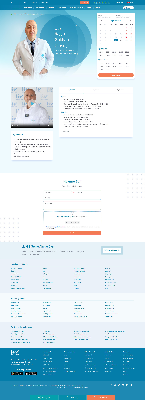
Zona (44, 277)
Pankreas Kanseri (16, 308)
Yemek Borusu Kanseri (111, 314)
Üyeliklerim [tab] (120, 90)
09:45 (108, 55)
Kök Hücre (45, 285)
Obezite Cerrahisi (110, 285)
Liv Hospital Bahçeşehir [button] (104, 17)
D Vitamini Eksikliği (16, 268)
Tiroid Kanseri (46, 305)
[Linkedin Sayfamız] (128, 383)
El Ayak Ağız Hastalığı (111, 282)
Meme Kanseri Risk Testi (81, 339)
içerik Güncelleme (128, 358)
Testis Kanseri (109, 317)
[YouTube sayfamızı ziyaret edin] (103, 3)
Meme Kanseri (15, 302)
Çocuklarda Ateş (109, 279)
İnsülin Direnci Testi (16, 337)
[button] (26, 2)
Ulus (65, 355)
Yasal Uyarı (126, 365)
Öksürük (13, 271)
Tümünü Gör (65, 131)
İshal (44, 271)
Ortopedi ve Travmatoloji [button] (122, 17)
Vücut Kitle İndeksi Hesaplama (19, 339)
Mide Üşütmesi (78, 274)
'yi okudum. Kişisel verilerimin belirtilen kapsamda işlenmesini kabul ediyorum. (73, 227)
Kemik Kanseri (47, 317)
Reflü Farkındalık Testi (49, 339)
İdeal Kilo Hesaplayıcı (48, 334)
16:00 (101, 70)
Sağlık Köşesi (88, 361)
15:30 (120, 66)
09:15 (101, 55)
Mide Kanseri (77, 305)
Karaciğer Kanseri (16, 311)
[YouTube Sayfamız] (124, 383)
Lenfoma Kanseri (110, 305)
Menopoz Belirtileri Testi (112, 337)
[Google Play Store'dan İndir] (17, 373)
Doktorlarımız (89, 358)
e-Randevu (107, 355)
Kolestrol (107, 271)
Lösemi (45, 308)
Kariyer (97, 8)
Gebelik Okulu (108, 371)
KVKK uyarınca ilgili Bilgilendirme (55, 227)
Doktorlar (51, 8)
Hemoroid (76, 277)
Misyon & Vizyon (47, 358)
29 (126, 40)
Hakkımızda (46, 355)
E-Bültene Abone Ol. (112, 250)
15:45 (127, 66)
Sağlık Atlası (62, 8)
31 (100, 43)
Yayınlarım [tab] (96, 90)
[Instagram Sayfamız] (120, 383)
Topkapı (66, 361)
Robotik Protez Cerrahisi (18, 288)
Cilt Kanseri (77, 311)
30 (131, 40)
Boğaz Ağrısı (108, 274)
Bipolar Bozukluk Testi (80, 334)
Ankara (66, 365)
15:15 (114, 66)
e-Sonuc (107, 358)
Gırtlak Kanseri (78, 314)
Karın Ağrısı (108, 277)
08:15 (108, 52)
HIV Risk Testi (46, 331)
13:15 (101, 63)
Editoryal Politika (128, 355)
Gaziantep (67, 368)
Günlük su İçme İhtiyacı (49, 342)
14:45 (101, 66)
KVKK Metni (126, 361)
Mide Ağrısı (46, 274)
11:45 (127, 55)
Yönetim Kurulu (47, 361)
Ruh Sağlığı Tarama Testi (18, 334)
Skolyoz (45, 268)
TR (131, 2)
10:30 (114, 55)
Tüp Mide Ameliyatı (79, 268)
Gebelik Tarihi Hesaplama (112, 334)
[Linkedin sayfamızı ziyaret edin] (106, 3)
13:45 (107, 63)
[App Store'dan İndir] (31, 373)
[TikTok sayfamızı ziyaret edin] (109, 3)
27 (116, 40)
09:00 (127, 52)
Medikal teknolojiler (90, 365)
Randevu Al (116, 75)
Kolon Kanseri (109, 302)
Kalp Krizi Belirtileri (16, 277)
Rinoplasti (14, 285)
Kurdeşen (76, 288)
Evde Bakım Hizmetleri (111, 365)
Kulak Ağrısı (77, 282)
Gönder (72, 233)
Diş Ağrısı (45, 279)
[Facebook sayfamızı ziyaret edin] (94, 3)
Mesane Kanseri (109, 311)
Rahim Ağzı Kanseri (79, 308)
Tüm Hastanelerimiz (70, 371)
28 (121, 40)
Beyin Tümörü (47, 311)
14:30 (127, 63)
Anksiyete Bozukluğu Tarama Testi (115, 331)
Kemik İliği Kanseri (48, 314)
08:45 (121, 52)
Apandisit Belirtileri (48, 282)
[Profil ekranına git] (132, 7)
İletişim (89, 8)
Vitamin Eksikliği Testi (17, 331)
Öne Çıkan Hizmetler (90, 368)
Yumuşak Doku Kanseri (80, 317)
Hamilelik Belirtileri (79, 271)
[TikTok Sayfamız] (132, 383)
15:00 (108, 66)
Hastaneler (28, 8)
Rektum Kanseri (109, 308)
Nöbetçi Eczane (109, 368)
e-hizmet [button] (84, 3)
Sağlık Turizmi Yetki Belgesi (50, 368)
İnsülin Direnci (15, 279)
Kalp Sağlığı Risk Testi (111, 339)
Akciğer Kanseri (47, 302)
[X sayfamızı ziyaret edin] (97, 3)
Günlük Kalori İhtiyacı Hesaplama (20, 342)
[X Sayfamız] (116, 383)
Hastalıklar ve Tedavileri (91, 371)
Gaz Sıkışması (15, 274)
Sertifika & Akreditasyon (49, 371)
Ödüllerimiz (46, 365)
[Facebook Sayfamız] (112, 383)
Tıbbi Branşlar (39, 8)
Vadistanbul (67, 358)
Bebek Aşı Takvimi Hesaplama (82, 337)
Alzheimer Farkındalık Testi (50, 337)
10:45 (120, 55)
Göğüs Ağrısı (14, 282)
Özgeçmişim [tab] (71, 90)
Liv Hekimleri (20, 14)
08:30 (114, 52)
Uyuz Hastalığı (47, 288)
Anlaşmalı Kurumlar (76, 8)
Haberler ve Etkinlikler (49, 374)
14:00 (114, 63)
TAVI (75, 285)
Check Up (107, 268)
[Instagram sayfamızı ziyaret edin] (100, 3)
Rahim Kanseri (15, 305)
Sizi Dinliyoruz (109, 361)
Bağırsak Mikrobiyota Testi (81, 331)
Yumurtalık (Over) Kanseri (18, 314)
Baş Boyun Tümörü (16, 317)
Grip (106, 288)
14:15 (120, 63)
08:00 (101, 52)
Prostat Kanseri (78, 302)
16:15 (107, 70)
